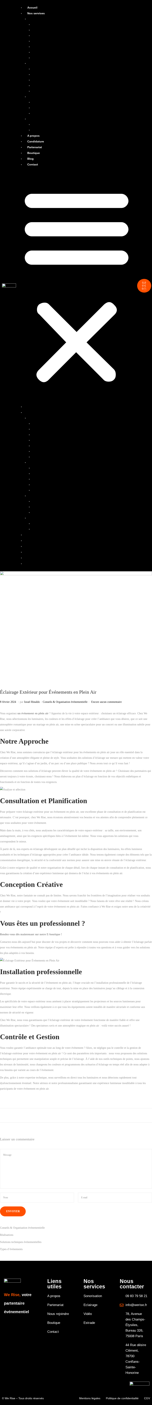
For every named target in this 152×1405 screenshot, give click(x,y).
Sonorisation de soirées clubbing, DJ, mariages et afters (63, 35)
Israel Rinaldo (32, 701)
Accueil (32, 7)
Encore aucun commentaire (106, 701)
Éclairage (33, 63)
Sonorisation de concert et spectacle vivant (55, 24)
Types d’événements (11, 1249)
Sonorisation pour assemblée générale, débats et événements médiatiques (72, 57)
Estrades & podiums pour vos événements (55, 130)
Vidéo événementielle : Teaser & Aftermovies (57, 113)
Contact (32, 164)
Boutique (33, 153)
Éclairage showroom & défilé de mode (53, 85)
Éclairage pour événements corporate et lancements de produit (66, 68)
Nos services (36, 13)
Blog (30, 158)
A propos (33, 135)
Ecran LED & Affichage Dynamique (52, 107)
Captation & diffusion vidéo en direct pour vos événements (65, 102)
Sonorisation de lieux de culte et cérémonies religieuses (63, 52)
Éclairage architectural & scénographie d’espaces (59, 80)
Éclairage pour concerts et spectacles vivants (56, 74)
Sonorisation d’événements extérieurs (53, 30)
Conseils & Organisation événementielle (65, 701)
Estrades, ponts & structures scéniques (49, 118)
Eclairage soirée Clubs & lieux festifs (53, 91)
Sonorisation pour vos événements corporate (56, 41)
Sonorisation (35, 18)
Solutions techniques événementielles (20, 1242)
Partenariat (34, 147)
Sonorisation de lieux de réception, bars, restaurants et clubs (65, 46)
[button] (76, 285)
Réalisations (6, 1234)
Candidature (35, 141)
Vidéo (31, 96)
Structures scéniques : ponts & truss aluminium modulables (65, 124)
